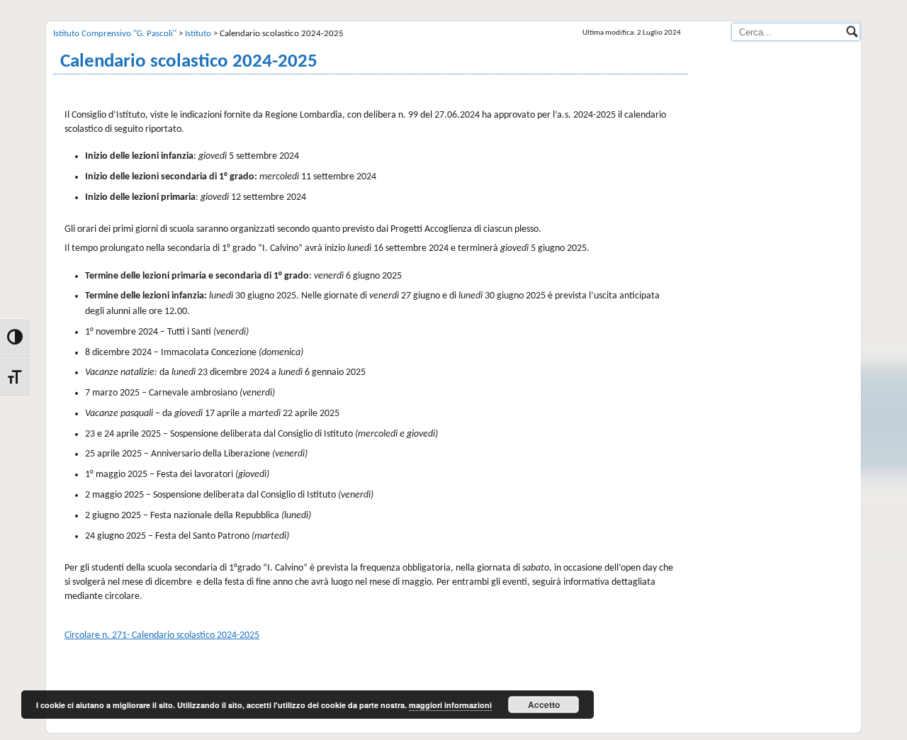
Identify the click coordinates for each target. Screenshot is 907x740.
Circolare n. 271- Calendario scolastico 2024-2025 (161, 635)
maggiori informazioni (450, 705)
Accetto (544, 704)
